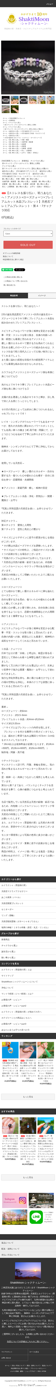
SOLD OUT (28, 245)
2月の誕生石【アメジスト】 (31, 131)
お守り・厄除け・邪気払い (30, 153)
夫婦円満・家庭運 (27, 142)
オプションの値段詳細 (11, 253)
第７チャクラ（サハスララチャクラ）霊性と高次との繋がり (24, 129)
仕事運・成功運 (27, 148)
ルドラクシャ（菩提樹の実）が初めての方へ (21, 1012)
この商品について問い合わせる (15, 281)
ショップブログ (30, 1371)
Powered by (13, 1386)
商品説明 (14, 296)
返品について (8, 256)
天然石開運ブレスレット (17, 118)
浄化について (7, 988)
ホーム (5, 118)
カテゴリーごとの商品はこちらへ (16, 1018)
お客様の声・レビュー (11, 1000)
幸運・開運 (25, 140)
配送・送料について (33, 1365)
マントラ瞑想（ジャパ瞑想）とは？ (17, 994)
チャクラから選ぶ (15, 122)
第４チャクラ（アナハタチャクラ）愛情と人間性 (20, 125)
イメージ (42, 296)
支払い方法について (18, 1365)
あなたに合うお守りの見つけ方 (15, 1030)
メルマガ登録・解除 (16, 1371)
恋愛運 (24, 146)
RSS (39, 1371)
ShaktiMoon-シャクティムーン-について (19, 982)
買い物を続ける (9, 285)
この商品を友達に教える (12, 277)
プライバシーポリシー (37, 1368)
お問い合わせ (6, 1358)
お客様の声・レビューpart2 (13, 1006)
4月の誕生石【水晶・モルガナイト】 (33, 133)
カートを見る (34, 1352)
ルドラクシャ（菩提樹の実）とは (16, 969)
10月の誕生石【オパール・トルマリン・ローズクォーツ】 (23, 137)
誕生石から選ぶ (14, 131)
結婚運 (24, 144)
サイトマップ (7, 975)
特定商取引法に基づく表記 (13, 260)
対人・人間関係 (27, 150)
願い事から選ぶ (14, 140)
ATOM (44, 1371)
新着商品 (12, 120)
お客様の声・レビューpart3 (13, 1024)
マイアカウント (6, 1352)
